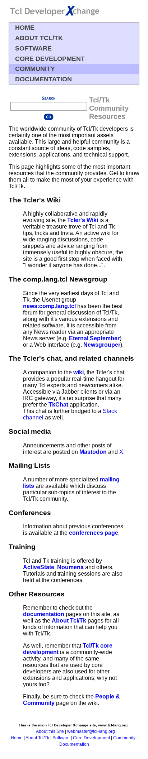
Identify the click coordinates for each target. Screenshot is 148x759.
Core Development (91, 737)
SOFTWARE (33, 48)
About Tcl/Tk (37, 737)
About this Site (50, 731)
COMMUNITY (35, 68)
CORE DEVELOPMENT (50, 58)
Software (61, 737)
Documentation (74, 744)
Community (124, 737)
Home (17, 737)
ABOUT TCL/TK (39, 38)
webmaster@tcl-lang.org (91, 731)
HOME (24, 27)
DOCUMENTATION (43, 79)
